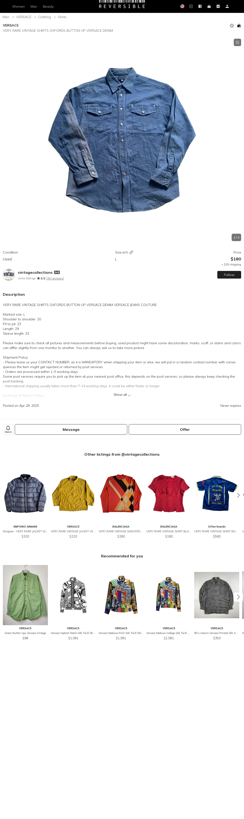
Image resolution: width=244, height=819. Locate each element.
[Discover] (200, 6)
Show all (120, 394)
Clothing (44, 17)
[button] (122, 140)
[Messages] (218, 6)
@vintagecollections (140, 454)
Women (18, 6)
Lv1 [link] (57, 272)
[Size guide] (131, 252)
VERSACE (23, 17)
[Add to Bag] (239, 25)
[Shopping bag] (209, 6)
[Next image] (239, 140)
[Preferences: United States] (182, 6)
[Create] (191, 6)
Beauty (48, 6)
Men (33, 6)
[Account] (227, 6)
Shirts (62, 17)
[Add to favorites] (232, 25)
